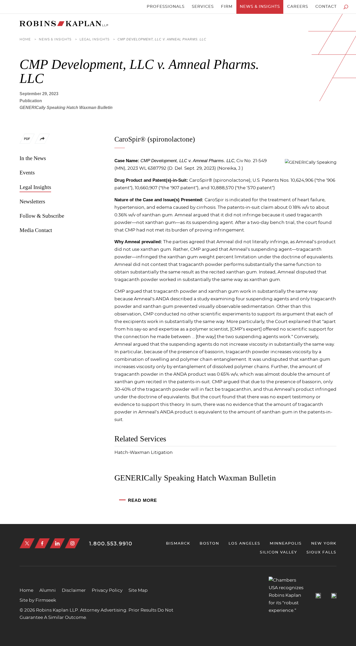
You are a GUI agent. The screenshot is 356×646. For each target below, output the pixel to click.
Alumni (47, 590)
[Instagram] (72, 543)
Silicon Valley (278, 552)
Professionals (166, 7)
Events (27, 172)
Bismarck (178, 543)
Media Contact (36, 230)
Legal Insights (94, 39)
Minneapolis (286, 543)
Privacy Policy (107, 590)
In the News (33, 158)
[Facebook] (42, 543)
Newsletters (32, 201)
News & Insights (260, 7)
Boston (209, 543)
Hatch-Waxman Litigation (143, 452)
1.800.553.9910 (110, 543)
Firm (226, 7)
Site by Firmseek (38, 600)
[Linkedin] (57, 543)
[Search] (345, 7)
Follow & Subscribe (42, 216)
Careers (297, 7)
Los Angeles (244, 543)
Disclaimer (74, 590)
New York (323, 543)
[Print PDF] (27, 140)
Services (203, 7)
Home (25, 39)
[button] (42, 143)
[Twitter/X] (27, 543)
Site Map (138, 590)
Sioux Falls (321, 552)
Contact (326, 7)
